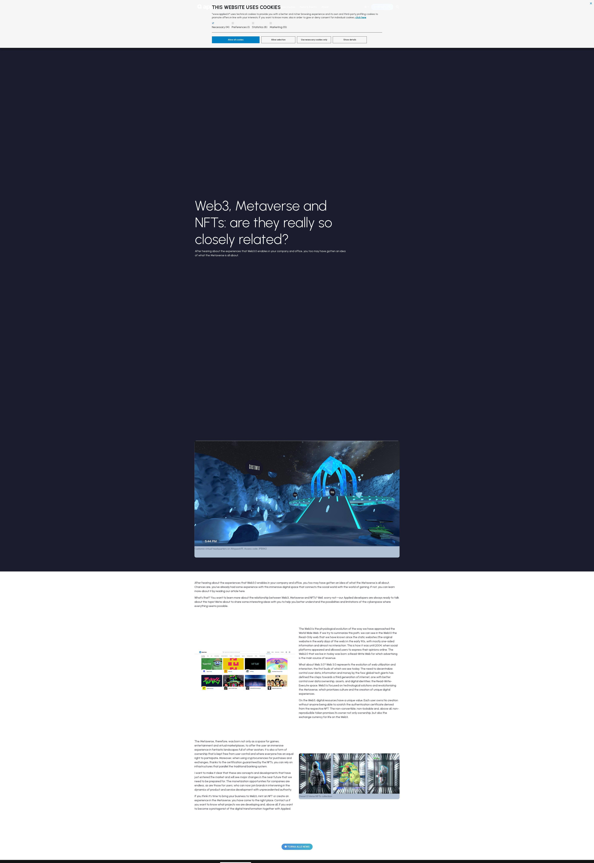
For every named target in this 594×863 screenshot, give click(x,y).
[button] (244, 670)
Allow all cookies (236, 40)
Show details (349, 40)
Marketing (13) (278, 27)
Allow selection (278, 40)
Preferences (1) (241, 27)
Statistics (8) (259, 27)
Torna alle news (298, 846)
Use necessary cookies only (314, 40)
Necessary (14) (220, 27)
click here (360, 17)
